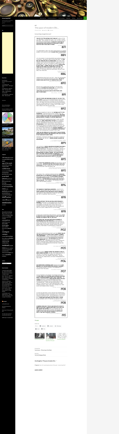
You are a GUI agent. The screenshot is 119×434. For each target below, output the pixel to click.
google (4, 176)
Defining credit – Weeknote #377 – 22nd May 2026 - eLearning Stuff (7, 289)
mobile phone (5, 243)
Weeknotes (68, 18)
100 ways (5, 157)
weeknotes (7, 202)
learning (4, 183)
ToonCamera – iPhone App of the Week (43, 349)
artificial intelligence (6, 215)
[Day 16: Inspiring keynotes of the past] (51, 336)
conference (6, 169)
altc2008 (3, 159)
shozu (7, 250)
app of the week (7, 163)
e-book (10, 171)
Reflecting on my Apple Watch (7, 317)
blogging (4, 166)
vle (6, 200)
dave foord (8, 222)
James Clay (45, 30)
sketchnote (4, 252)
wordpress (4, 256)
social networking (6, 194)
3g (2, 213)
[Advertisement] (7, 53)
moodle (11, 245)
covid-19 (4, 222)
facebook (4, 172)
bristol (9, 217)
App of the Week (80, 18)
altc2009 (7, 159)
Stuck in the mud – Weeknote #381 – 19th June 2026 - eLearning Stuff (7, 277)
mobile (11, 186)
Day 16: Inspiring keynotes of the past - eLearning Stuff (52, 365)
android (10, 213)
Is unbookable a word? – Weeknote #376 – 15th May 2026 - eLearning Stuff (7, 294)
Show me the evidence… (6, 105)
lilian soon (7, 238)
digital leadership (5, 228)
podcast (4, 191)
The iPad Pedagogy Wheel (40, 354)
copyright (4, 218)
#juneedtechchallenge (7, 212)
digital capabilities (5, 226)
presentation (5, 193)
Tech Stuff (5, 301)
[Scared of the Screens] (40, 336)
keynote (6, 181)
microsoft (7, 239)
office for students (9, 248)
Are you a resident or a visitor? (7, 109)
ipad (7, 176)
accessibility (5, 213)
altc (8, 213)
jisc (3, 181)
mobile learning (5, 241)
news (4, 189)
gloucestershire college (7, 174)
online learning (4, 249)
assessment (4, 165)
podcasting (9, 191)
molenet (5, 245)
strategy (9, 252)
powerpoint (10, 249)
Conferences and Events (52, 18)
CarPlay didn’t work (5, 303)
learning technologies (7, 184)
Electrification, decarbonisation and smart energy (7, 81)
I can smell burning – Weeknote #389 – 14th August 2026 (7, 85)
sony (11, 194)
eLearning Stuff (6, 18)
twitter (8, 197)
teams (12, 252)
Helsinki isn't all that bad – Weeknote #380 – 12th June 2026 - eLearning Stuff (7, 282)
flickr (7, 172)
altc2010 (11, 159)
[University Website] (62, 336)
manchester (4, 239)
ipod (3, 236)
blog (11, 165)
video (3, 200)
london (11, 238)
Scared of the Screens (39, 339)
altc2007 (11, 157)
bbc (12, 215)
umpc (3, 254)
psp (9, 193)
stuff (35, 25)
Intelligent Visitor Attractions (7, 135)
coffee (7, 166)
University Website (61, 339)
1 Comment (51, 30)
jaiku (5, 236)
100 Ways (73, 18)
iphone (4, 179)
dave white (5, 223)
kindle (9, 181)
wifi (5, 254)
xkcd (37, 320)
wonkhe (8, 254)
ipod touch (9, 178)
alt (8, 157)
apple (3, 161)
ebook (9, 228)
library (3, 238)
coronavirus (6, 220)
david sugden (5, 225)
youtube (4, 204)
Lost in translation (62, 18)
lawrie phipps (9, 236)
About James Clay (43, 18)
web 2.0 (9, 200)
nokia (7, 189)
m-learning (5, 186)
